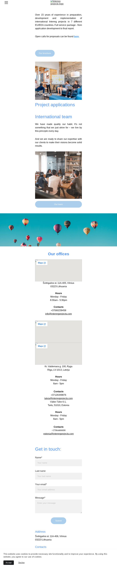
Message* (40, 498)
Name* (38, 457)
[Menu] (6, 2)
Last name (40, 471)
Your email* (41, 484)
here (76, 36)
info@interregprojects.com (58, 314)
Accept (9, 563)
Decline (21, 563)
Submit (58, 521)
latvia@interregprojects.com (58, 398)
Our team (58, 204)
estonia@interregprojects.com (58, 434)
